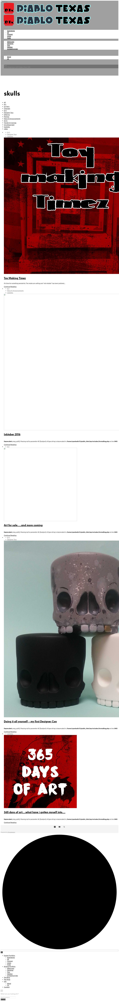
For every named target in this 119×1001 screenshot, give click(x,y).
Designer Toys (8, 113)
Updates (7, 127)
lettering (7, 115)
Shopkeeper (11, 832)
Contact (7, 60)
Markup (6, 117)
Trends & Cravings (10, 123)
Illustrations (11, 31)
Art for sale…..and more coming (23, 525)
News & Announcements (12, 119)
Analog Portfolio (9, 40)
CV (8, 58)
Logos (9, 36)
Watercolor (10, 42)
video (6, 129)
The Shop (7, 53)
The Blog (7, 51)
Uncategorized (9, 125)
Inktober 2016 (12, 434)
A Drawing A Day (12, 49)
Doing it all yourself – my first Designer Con (30, 721)
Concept (10, 34)
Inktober (10, 47)
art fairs (6, 106)
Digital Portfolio (9, 29)
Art (5, 104)
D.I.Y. (5, 111)
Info (5, 55)
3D (8, 32)
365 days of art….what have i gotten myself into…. (34, 812)
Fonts (9, 38)
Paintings (10, 43)
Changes (7, 109)
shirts (5, 121)
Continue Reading (10, 287)
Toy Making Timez (15, 278)
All (5, 102)
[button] (4, 64)
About (9, 57)
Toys (8, 45)
